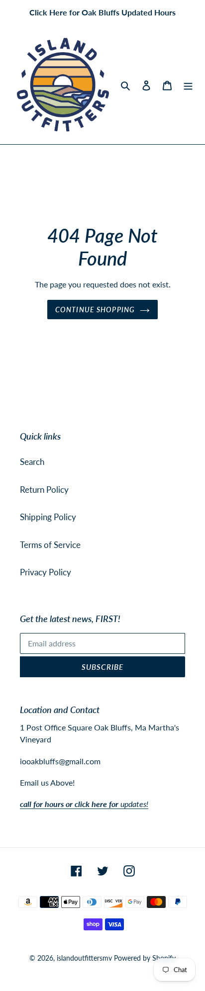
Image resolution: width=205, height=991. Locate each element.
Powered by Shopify (145, 958)
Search (32, 461)
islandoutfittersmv (84, 958)
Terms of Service (50, 545)
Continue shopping (95, 309)
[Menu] (188, 85)
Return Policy (44, 489)
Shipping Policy (48, 517)
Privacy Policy (45, 572)
